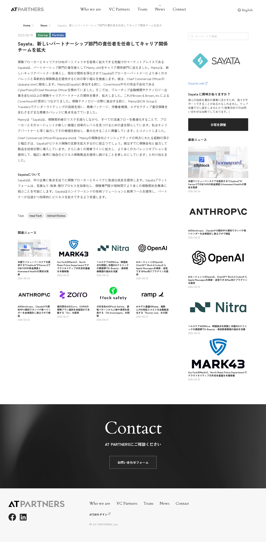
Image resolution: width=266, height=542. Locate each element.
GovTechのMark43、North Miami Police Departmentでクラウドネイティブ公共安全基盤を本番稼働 (73, 266)
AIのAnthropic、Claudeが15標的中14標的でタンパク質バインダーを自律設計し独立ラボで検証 (34, 311)
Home (26, 25)
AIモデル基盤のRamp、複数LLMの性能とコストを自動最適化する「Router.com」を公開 (152, 309)
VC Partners (119, 9)
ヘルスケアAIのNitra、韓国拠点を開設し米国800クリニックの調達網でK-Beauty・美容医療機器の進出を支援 (113, 266)
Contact (179, 9)
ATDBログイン (98, 514)
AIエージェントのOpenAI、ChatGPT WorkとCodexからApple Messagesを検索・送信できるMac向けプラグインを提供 (152, 268)
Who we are (90, 9)
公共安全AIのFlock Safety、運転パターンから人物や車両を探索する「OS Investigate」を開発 (113, 311)
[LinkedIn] (23, 517)
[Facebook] (12, 517)
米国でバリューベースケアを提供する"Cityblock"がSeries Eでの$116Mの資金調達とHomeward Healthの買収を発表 (34, 268)
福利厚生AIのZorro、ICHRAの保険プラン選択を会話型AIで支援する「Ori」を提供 (73, 309)
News (160, 9)
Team (142, 9)
